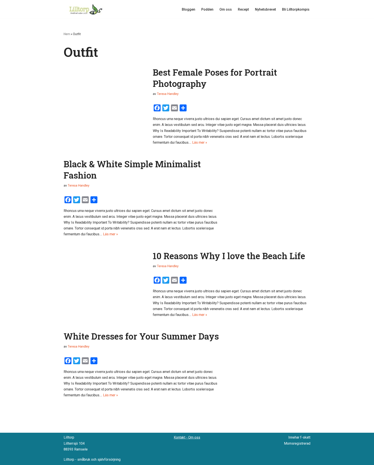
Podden (207, 9)
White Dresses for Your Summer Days (141, 336)
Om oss (225, 9)
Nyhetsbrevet (265, 9)
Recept (243, 9)
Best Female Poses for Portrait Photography (215, 78)
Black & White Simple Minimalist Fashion (132, 169)
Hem (67, 34)
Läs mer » (199, 142)
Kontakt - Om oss (187, 437)
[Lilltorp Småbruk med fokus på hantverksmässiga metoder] (86, 9)
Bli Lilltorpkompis (296, 9)
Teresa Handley (168, 94)
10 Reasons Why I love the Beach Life (229, 256)
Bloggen (188, 9)
